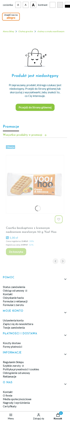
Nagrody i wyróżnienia (16, 402)
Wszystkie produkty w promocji (22, 135)
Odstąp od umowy (14, 290)
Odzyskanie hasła (13, 297)
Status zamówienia (14, 287)
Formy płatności (12, 346)
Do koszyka (16, 251)
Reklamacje (9, 376)
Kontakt (8, 294)
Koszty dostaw (12, 343)
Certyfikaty (10, 406)
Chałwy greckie (25, 31)
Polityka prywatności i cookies (21, 369)
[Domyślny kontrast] (52, 5)
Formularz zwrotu (13, 304)
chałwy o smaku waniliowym (50, 31)
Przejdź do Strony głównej (35, 107)
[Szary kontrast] (60, 5)
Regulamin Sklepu (13, 362)
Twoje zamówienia (14, 327)
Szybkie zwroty (12, 365)
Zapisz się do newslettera (18, 324)
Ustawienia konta (13, 320)
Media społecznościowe (17, 399)
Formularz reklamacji (15, 301)
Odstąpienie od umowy (16, 372)
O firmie (7, 395)
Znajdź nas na (11, 16)
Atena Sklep (8, 31)
